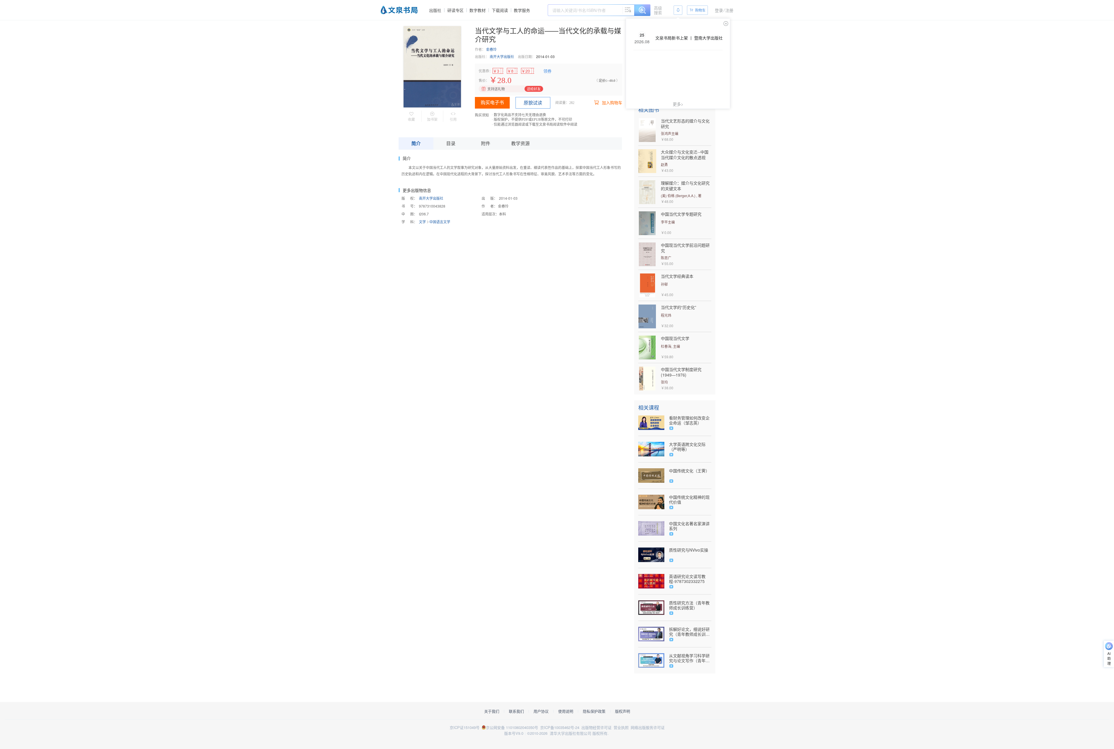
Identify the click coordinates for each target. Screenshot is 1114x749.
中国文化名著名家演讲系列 (689, 526)
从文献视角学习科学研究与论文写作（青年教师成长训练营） (689, 658)
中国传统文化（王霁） (689, 470)
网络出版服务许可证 (648, 727)
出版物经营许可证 (596, 727)
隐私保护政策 (594, 711)
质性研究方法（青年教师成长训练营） (689, 605)
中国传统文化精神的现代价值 (689, 500)
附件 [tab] (485, 143)
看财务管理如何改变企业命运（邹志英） (689, 420)
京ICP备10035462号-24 (559, 727)
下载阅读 (500, 10)
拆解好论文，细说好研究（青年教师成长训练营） (689, 632)
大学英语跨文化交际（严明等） (687, 447)
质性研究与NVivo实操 (688, 550)
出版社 (435, 10)
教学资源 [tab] (520, 143)
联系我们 (516, 711)
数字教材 (477, 10)
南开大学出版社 (502, 56)
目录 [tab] (450, 143)
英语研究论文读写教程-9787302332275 (687, 579)
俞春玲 (491, 49)
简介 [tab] (416, 143)
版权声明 (622, 711)
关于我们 (491, 711)
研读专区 (455, 10)
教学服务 (522, 10)
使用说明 (565, 711)
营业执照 (621, 727)
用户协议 (541, 711)
